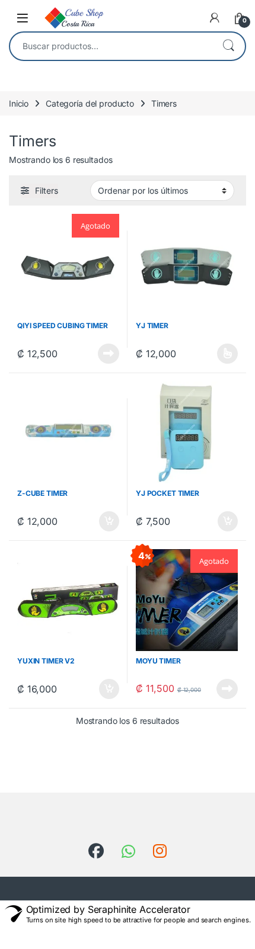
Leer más (108, 354)
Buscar (228, 46)
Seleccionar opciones (216, 354)
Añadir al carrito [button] (106, 521)
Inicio (18, 103)
